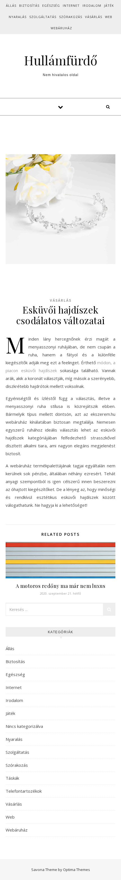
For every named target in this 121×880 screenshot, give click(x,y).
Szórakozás (70, 17)
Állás (11, 5)
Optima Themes (76, 869)
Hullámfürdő (60, 60)
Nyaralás (17, 17)
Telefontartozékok (24, 791)
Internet (71, 5)
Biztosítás (29, 5)
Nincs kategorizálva (24, 726)
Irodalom (91, 5)
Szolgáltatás (42, 17)
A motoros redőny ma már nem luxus (61, 586)
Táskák (12, 778)
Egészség (51, 5)
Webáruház (61, 28)
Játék (109, 5)
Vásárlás (93, 17)
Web (108, 17)
